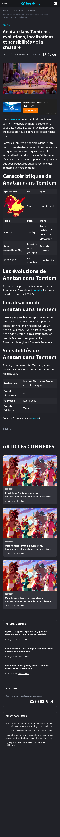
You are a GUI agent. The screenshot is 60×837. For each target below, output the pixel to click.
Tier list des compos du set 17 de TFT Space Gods (29, 730)
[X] (49, 54)
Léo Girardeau (23, 639)
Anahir (38, 290)
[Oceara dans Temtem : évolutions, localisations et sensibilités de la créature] (30, 532)
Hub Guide (18, 10)
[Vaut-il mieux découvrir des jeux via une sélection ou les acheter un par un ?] (30, 653)
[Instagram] (37, 701)
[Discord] (32, 701)
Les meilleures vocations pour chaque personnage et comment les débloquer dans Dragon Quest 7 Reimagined (29, 736)
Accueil (6, 10)
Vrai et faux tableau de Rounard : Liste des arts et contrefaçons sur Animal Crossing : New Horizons (29, 725)
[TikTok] (52, 701)
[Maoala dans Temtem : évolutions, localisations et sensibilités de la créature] (30, 584)
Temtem (31, 10)
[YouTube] (42, 701)
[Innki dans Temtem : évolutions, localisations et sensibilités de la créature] (30, 479)
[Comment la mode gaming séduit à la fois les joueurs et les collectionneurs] (30, 670)
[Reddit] (54, 54)
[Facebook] (44, 54)
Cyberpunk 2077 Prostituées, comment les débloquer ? (25, 744)
